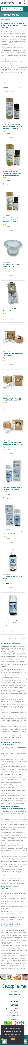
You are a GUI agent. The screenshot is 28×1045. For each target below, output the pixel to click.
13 (16, 638)
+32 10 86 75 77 (14, 1006)
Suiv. (24, 638)
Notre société (14, 991)
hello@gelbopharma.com (14, 1015)
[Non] (22, 1026)
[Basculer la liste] (19, 87)
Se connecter (20, 3)
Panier (25, 3)
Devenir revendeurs (14, 994)
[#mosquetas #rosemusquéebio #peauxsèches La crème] (10, 977)
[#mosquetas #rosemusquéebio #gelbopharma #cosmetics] (17, 977)
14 (19, 638)
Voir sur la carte (14, 1012)
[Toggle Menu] (25, 9)
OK (13, 1039)
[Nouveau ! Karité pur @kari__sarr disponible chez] (3, 977)
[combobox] (9, 87)
